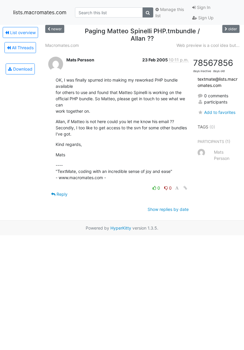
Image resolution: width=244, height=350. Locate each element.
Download (22, 68)
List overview (22, 32)
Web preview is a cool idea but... (208, 45)
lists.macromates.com (39, 12)
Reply (61, 194)
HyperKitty (120, 227)
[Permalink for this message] (185, 188)
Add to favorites (219, 112)
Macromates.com (62, 45)
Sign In (203, 7)
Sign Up (205, 17)
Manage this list (169, 12)
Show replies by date (168, 209)
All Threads (22, 47)
